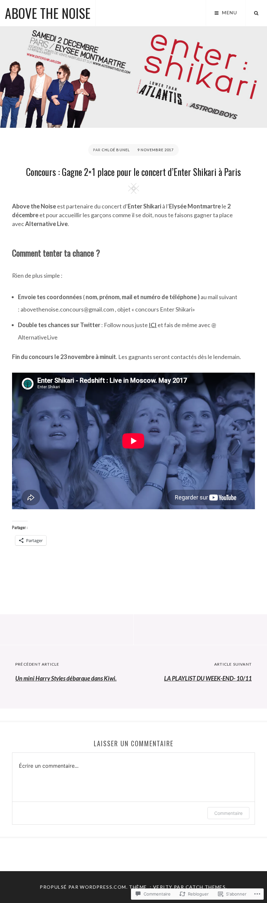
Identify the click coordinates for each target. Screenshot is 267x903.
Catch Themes (206, 887)
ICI (153, 324)
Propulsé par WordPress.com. (84, 887)
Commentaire (228, 813)
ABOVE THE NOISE (48, 13)
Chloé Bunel (116, 150)
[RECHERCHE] (256, 13)
